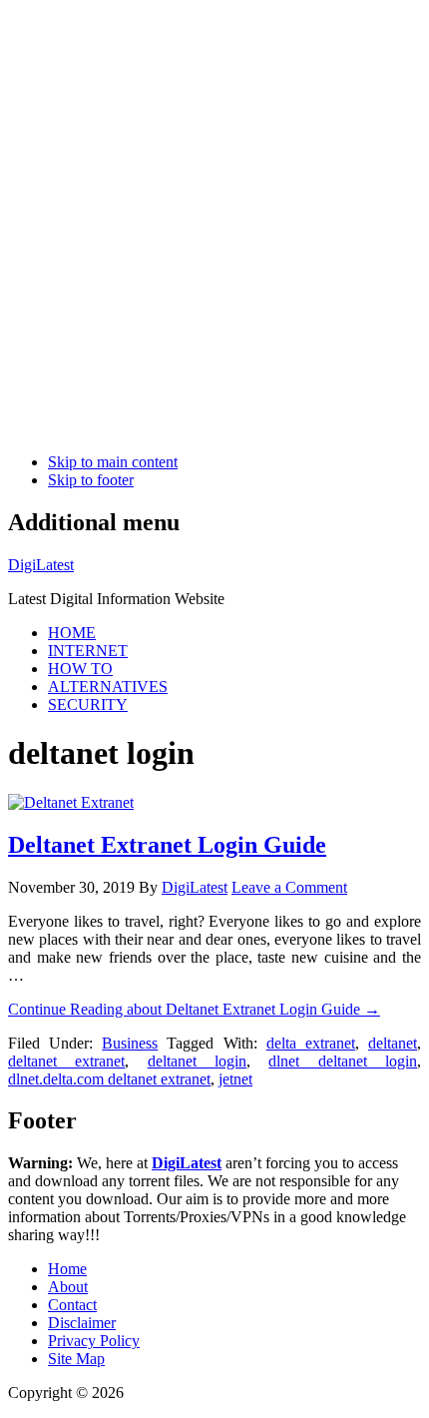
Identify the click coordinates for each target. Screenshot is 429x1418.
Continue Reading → (194, 1009)
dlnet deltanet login (342, 1061)
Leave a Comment (289, 887)
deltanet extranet (66, 1061)
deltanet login (197, 1061)
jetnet (235, 1078)
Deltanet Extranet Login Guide (167, 845)
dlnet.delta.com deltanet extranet (109, 1078)
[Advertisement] (214, 222)
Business (130, 1043)
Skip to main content (113, 461)
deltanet (392, 1043)
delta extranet (310, 1043)
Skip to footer (91, 479)
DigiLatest (41, 564)
